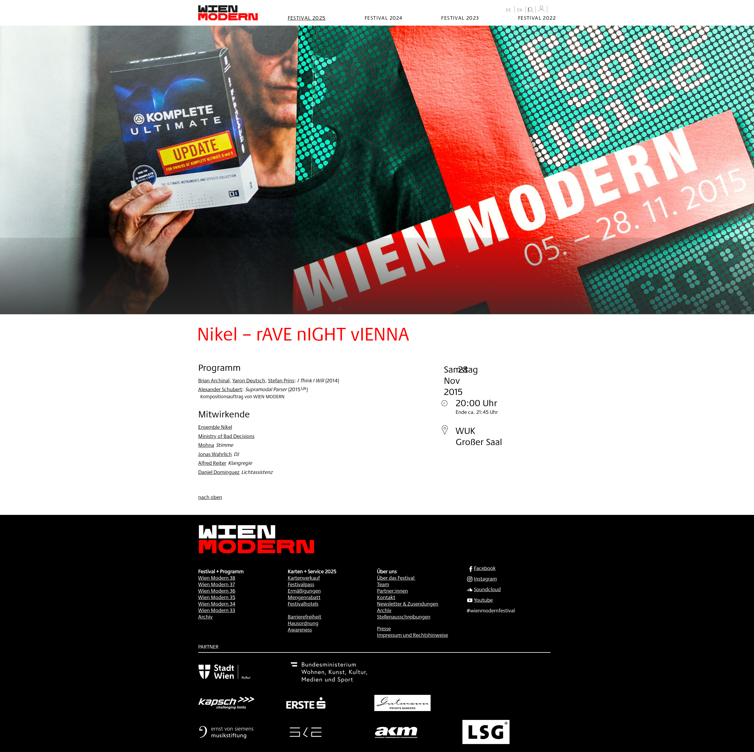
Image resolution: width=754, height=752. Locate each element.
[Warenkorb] (553, 9)
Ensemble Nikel (215, 427)
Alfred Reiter (212, 463)
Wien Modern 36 (216, 590)
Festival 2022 (537, 18)
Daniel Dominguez (218, 472)
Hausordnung (303, 623)
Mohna (206, 445)
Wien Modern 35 (216, 597)
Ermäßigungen (304, 590)
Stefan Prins (281, 380)
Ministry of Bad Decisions (226, 436)
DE (509, 10)
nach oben (210, 497)
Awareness (300, 629)
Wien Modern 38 (216, 577)
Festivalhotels (303, 603)
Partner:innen (392, 590)
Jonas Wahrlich (215, 454)
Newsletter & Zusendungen (407, 603)
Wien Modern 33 (216, 610)
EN (520, 10)
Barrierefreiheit (304, 616)
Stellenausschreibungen (403, 616)
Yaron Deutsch (248, 380)
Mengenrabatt (304, 597)
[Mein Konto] (541, 8)
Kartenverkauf (304, 577)
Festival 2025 (307, 18)
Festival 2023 (460, 18)
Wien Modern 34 (216, 603)
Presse (384, 628)
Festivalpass (301, 584)
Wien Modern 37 (216, 584)
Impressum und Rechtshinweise (412, 635)
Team (383, 584)
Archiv (205, 616)
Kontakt (386, 597)
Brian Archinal (213, 380)
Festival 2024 (383, 18)
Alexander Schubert (220, 389)
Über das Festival (395, 577)
